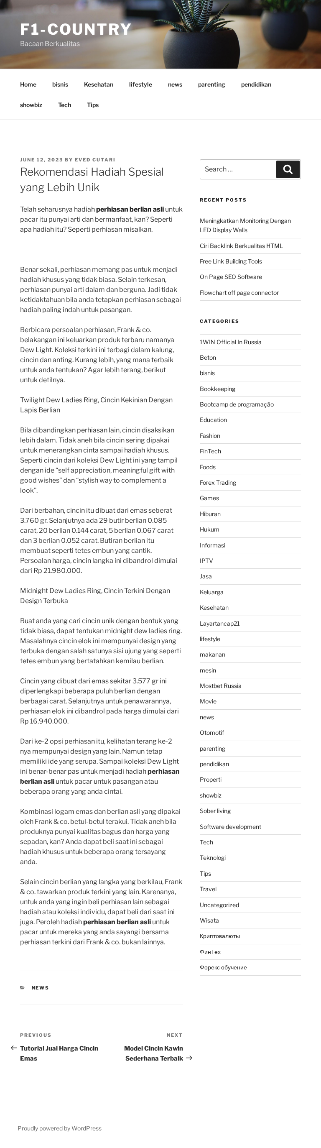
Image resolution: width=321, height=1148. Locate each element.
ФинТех (210, 951)
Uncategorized (219, 904)
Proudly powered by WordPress (60, 1128)
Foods (208, 466)
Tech (64, 104)
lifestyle (140, 84)
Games (209, 497)
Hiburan (210, 513)
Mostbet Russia (221, 685)
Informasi (212, 545)
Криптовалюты (220, 935)
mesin (208, 670)
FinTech (210, 451)
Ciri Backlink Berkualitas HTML (241, 245)
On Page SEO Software (231, 276)
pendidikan (256, 84)
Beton (208, 357)
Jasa (206, 576)
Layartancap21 (220, 623)
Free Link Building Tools (231, 261)
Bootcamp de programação (237, 404)
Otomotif (212, 732)
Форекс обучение (223, 967)
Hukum (209, 529)
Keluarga (212, 592)
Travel (208, 888)
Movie (208, 701)
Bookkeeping (217, 388)
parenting (211, 84)
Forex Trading (218, 482)
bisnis (60, 84)
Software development (230, 826)
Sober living (215, 810)
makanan (212, 654)
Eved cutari (95, 160)
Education (213, 419)
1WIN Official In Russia (231, 341)
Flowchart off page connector (239, 292)
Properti (211, 779)
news (175, 84)
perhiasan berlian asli (130, 209)
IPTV (206, 560)
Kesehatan (98, 84)
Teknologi (213, 857)
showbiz (31, 104)
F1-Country (76, 29)
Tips (93, 104)
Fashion (210, 435)
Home (28, 84)
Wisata (209, 920)
